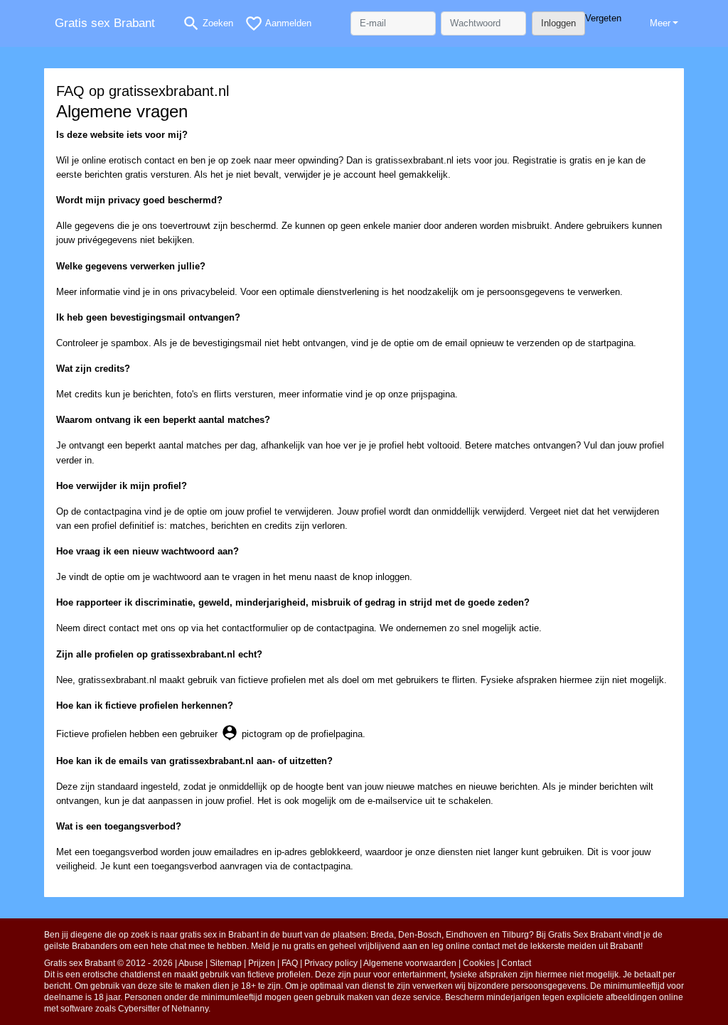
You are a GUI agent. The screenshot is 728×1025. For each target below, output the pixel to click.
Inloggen (558, 23)
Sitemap (226, 963)
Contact (516, 963)
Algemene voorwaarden (409, 963)
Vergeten (603, 18)
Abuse (190, 963)
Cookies (479, 963)
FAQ (290, 963)
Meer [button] (660, 23)
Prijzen (261, 963)
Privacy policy (331, 963)
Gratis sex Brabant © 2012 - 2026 (108, 963)
